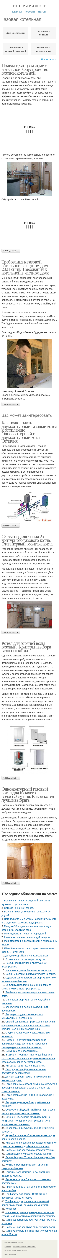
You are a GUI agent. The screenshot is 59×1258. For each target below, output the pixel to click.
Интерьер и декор (29, 5)
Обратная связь (10, 1254)
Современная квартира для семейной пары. (30, 1227)
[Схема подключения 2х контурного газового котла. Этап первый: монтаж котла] (29, 614)
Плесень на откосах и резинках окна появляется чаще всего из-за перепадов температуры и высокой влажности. (24, 1043)
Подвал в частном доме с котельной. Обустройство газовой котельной (25, 69)
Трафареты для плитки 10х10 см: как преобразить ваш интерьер (24, 1195)
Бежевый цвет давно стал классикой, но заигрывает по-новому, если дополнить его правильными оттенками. (26, 1120)
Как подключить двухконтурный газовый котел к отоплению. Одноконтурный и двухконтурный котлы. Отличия (29, 431)
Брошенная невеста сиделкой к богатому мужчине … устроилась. (26, 902)
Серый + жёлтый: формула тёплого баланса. (30, 974)
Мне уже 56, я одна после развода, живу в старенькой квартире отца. (26, 928)
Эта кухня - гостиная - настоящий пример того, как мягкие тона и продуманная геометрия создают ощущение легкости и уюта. (28, 1058)
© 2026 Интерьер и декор (14, 1242)
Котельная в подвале (43, 32)
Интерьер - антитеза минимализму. (25, 1065)
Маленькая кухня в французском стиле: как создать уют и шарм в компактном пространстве (29, 1214)
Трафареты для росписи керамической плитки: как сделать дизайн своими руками (25, 1203)
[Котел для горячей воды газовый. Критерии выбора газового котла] (29, 748)
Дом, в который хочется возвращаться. (27, 955)
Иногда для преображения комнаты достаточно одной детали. (24, 1071)
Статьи (42, 11)
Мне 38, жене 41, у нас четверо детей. (25, 933)
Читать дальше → (10, 251)
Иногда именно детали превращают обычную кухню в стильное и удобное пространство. (29, 1144)
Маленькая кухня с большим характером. (28, 970)
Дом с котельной (16, 32)
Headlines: (11, 1208)
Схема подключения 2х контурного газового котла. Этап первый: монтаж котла (27, 540)
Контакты (8, 1246)
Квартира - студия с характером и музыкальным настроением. (22, 1016)
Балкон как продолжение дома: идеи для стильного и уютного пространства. (26, 986)
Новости (30, 11)
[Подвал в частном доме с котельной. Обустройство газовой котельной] (29, 179)
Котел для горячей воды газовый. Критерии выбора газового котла (26, 647)
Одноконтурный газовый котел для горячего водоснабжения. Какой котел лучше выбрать (28, 794)
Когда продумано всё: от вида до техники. (28, 1153)
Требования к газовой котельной (15, 49)
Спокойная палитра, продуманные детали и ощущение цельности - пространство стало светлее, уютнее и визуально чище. (28, 1025)
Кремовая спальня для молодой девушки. (27, 937)
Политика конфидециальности (16, 1250)
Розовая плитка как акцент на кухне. (25, 959)
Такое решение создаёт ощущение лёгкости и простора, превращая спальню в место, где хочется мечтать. (29, 1087)
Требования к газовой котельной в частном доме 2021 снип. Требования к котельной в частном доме (25, 267)
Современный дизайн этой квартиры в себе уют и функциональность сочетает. (28, 1111)
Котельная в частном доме (43, 49)
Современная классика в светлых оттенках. (30, 1150)
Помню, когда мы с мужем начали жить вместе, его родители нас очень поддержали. (29, 920)
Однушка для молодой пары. (21, 1051)
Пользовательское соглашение (24, 1246)
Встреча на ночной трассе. (19, 908)
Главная (17, 11)
